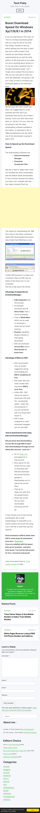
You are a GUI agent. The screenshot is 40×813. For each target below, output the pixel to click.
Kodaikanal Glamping (30, 732)
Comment (6, 656)
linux (5, 784)
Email (4, 688)
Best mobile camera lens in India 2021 (15, 750)
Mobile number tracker (10, 747)
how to (6, 778)
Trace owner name (14, 744)
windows (6, 800)
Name (4, 680)
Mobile (6, 791)
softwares (7, 793)
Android (6, 766)
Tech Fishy (20, 3)
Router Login (7, 754)
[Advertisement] (20, 207)
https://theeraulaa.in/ (26, 729)
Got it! (32, 810)
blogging (6, 769)
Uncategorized (9, 796)
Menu (20, 10)
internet (6, 781)
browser (6, 773)
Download (19, 541)
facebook (7, 776)
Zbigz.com (23, 454)
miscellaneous (8, 788)
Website (4, 695)
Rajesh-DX (31, 595)
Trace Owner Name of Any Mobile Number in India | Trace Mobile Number (19, 616)
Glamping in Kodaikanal (10, 757)
